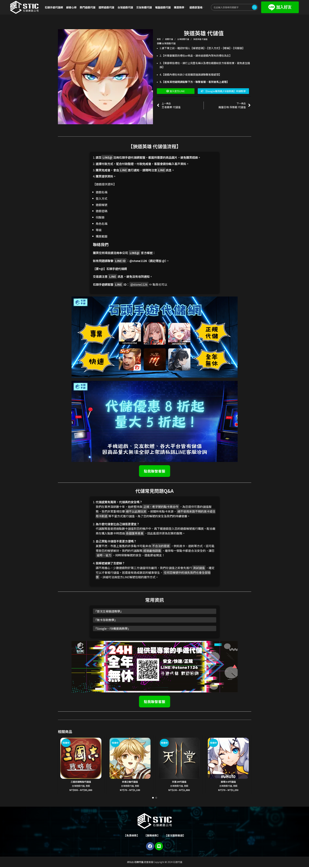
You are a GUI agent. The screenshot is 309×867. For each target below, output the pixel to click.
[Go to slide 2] (156, 798)
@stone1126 (138, 261)
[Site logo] (24, 7)
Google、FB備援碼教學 (112, 628)
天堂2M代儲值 (179, 781)
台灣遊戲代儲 (183, 39)
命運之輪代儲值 (130, 781)
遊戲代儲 (169, 39)
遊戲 (88, 785)
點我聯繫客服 (154, 470)
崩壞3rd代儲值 (228, 781)
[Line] (159, 846)
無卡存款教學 (105, 620)
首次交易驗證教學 (108, 611)
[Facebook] (150, 846)
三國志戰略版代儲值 (81, 781)
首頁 (159, 39)
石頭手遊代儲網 (116, 269)
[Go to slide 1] (153, 798)
